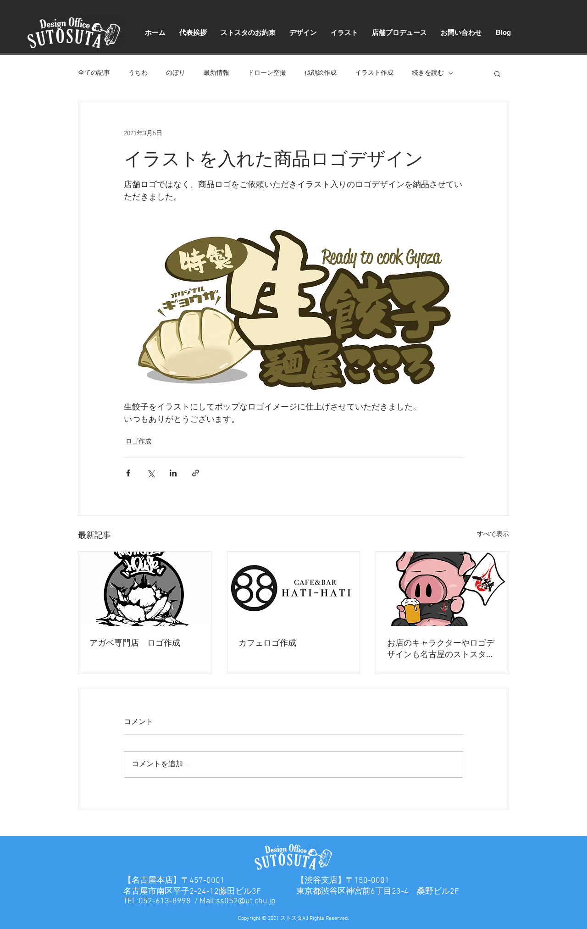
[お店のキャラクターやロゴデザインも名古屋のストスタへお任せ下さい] (442, 589)
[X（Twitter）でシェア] (150, 473)
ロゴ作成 (138, 442)
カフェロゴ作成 (267, 642)
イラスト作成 (374, 73)
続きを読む (428, 73)
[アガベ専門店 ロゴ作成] (144, 589)
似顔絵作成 (321, 73)
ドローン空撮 (267, 73)
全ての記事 (94, 73)
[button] (497, 73)
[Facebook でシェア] (128, 473)
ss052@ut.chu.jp (246, 901)
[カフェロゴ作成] (293, 589)
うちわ (138, 73)
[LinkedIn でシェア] (173, 473)
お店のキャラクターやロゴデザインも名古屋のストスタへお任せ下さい (440, 648)
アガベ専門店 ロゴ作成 (134, 642)
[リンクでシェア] (195, 473)
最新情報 (216, 73)
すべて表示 (493, 534)
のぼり (175, 73)
